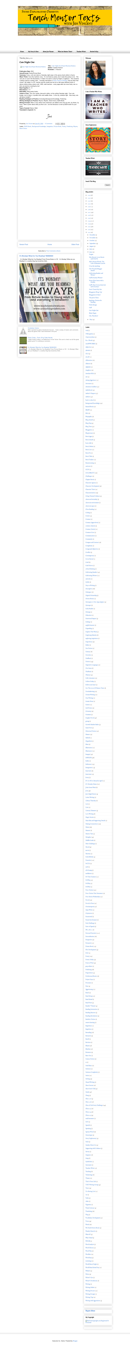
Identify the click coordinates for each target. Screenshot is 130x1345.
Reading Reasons (90, 1013)
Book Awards (89, 440)
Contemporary (90, 556)
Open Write (89, 910)
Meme (87, 827)
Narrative (88, 860)
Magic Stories (90, 817)
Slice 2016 (88, 1099)
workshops (89, 1261)
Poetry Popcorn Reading (60, 80)
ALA (87, 354)
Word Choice (23, 128)
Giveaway (88, 711)
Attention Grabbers (91, 387)
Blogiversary (89, 433)
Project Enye (89, 979)
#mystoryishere (90, 337)
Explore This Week (91, 632)
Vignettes (88, 1205)
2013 (89, 224)
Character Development (92, 486)
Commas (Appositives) (92, 522)
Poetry (64, 126)
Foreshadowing (90, 691)
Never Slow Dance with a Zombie (96, 281)
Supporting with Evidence (93, 1148)
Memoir (88, 830)
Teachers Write (90, 1168)
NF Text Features (91, 877)
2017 (89, 212)
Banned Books (90, 407)
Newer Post (24, 244)
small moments (90, 1118)
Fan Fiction (89, 648)
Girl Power (89, 708)
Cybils (87, 582)
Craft (87, 562)
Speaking (88, 1128)
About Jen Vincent (48, 51)
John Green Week (91, 787)
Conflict (88, 552)
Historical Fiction (91, 731)
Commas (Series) (90, 529)
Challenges (89, 476)
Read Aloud (89, 999)
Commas (88, 519)
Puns (87, 986)
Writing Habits (90, 1287)
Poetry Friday (90, 960)
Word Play (89, 1251)
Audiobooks (89, 390)
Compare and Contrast (92, 542)
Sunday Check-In (91, 1145)
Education (89, 615)
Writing (88, 1284)
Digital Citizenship (91, 595)
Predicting (70, 126)
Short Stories (89, 1085)
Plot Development (91, 950)
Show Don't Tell (90, 1089)
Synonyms (89, 1165)
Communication (90, 536)
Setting (88, 1079)
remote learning (90, 1022)
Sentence (88, 1069)
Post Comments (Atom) (53, 251)
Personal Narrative (91, 933)
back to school (90, 400)
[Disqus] (49, 157)
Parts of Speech (90, 926)
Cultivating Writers (91, 575)
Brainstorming (90, 463)
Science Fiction (90, 1059)
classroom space (90, 506)
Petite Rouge (93, 305)
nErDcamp (89, 870)
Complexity (89, 546)
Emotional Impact (91, 618)
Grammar (88, 715)
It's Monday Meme (91, 784)
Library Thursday (91, 801)
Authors (88, 397)
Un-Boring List (90, 1191)
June (90, 252)
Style (87, 1142)
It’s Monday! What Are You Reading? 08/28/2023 (36, 256)
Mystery (88, 854)
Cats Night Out (93, 310)
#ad (87, 330)
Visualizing (89, 1211)
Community (89, 539)
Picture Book (57, 126)
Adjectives (88, 347)
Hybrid (88, 738)
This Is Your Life (91, 1181)
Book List (89, 450)
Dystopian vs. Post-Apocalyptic (95, 602)
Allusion (88, 364)
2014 (89, 221)
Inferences (89, 764)
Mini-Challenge (90, 844)
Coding (88, 513)
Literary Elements (91, 811)
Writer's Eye (89, 1277)
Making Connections (92, 824)
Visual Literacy (90, 1208)
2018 (89, 210)
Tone (87, 1188)
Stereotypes (89, 1135)
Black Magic (92, 313)
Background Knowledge (39, 126)
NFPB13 (88, 880)
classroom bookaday (91, 499)
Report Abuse (90, 1311)
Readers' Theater (90, 1006)
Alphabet (88, 367)
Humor (88, 734)
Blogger (75, 1341)
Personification (90, 936)
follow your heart (91, 685)
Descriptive (89, 589)
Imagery (88, 754)
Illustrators (89, 751)
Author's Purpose (91, 393)
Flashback (88, 671)
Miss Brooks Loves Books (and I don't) (96, 258)
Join (87, 791)
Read (87, 993)
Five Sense (89, 668)
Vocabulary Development (93, 1218)
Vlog (87, 1215)
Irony (87, 777)
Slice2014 (88, 1112)
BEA (87, 413)
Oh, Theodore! (93, 316)
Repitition (89, 1029)
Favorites (88, 655)
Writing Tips (89, 1297)
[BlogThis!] (58, 124)
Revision (88, 1042)
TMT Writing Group (92, 1185)
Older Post (75, 244)
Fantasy (88, 652)
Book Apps (89, 436)
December (92, 235)
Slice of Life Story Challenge (94, 1105)
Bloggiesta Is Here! (95, 295)
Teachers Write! (81, 51)
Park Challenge (90, 923)
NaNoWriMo (90, 857)
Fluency (88, 675)
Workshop (89, 1258)
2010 (89, 232)
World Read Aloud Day (92, 1267)
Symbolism (89, 1162)
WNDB (88, 1241)
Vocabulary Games (33, 328)
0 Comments (48, 123)
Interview (88, 771)
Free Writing (89, 698)
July (90, 249)
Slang (87, 1095)
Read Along (89, 996)
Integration (50, 126)
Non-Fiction (89, 890)
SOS (87, 1122)
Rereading (89, 1032)
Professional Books (91, 976)
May (90, 319)
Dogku (91, 254)
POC (87, 953)
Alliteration (89, 360)
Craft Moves (89, 565)
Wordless (88, 1254)
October (92, 240)
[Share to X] (60, 124)
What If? (88, 1234)
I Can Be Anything (94, 266)
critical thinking (90, 569)
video (87, 1201)
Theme (88, 1178)
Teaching (88, 1171)
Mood (87, 847)
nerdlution (89, 873)
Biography (89, 416)
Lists (87, 807)
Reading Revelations (92, 1016)
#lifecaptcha (89, 334)
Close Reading (90, 509)
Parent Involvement (91, 920)
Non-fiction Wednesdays (93, 897)
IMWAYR (89, 758)
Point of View (90, 963)
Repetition (89, 1026)
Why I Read (89, 1238)
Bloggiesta (89, 430)
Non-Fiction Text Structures (94, 893)
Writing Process (90, 1291)
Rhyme (75, 126)
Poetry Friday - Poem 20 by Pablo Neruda (40, 337)
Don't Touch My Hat (95, 289)
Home (22, 51)
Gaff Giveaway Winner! (95, 278)
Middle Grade (90, 840)
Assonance (89, 383)
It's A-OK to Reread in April (94, 781)
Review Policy (94, 51)
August (91, 246)
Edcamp (88, 612)
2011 (89, 229)
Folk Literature (90, 678)
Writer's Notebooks (91, 1281)
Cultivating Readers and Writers (96, 274)
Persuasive (88, 943)
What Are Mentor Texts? (65, 51)
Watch (87, 1224)
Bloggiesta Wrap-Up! (95, 292)
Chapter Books (90, 479)
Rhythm (88, 1049)
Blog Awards (89, 420)
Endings (88, 622)
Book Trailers (90, 460)
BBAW (88, 410)
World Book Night (91, 1264)
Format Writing (90, 695)
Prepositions (89, 973)
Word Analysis (90, 1244)
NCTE (88, 864)
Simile (87, 1092)
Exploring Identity (91, 635)
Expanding (89, 628)
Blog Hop (89, 423)
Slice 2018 (88, 1102)
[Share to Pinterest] (64, 124)
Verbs (87, 1198)
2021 (89, 201)
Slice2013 (88, 1109)
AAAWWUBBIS (90, 344)
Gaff (90, 308)
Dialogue (88, 592)
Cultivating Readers (91, 572)
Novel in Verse (90, 903)
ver (86, 1195)
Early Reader (89, 609)
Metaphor (88, 837)
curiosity (88, 579)
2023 (89, 195)
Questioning (89, 989)
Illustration (89, 748)
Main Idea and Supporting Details (95, 821)
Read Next (89, 1003)
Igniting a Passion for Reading (95, 301)
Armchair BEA (90, 373)
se (86, 1062)
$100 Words (27, 126)
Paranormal (89, 917)
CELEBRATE (90, 473)
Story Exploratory (91, 1138)
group (87, 721)
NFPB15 (88, 883)
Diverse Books (90, 599)
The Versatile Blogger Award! (95, 269)
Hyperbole (89, 741)
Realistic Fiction (90, 1019)
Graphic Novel (90, 718)
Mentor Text (89, 834)
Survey (87, 1152)
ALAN (88, 357)
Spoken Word (90, 1132)
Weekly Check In (90, 1231)
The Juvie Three (94, 298)
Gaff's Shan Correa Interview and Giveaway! (97, 286)
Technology (89, 1175)
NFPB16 (88, 887)
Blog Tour (89, 426)
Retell (87, 1039)
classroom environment (92, 503)
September (92, 243)
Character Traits (90, 489)
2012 (89, 227)
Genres (88, 705)
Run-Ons (88, 1056)
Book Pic (88, 453)
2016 (89, 215)
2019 (89, 207)
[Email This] (56, 124)
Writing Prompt (90, 1294)
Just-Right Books (91, 794)
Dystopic (88, 605)
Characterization (90, 493)
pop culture (89, 966)
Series (87, 1075)
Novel (87, 900)
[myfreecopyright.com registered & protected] (98, 1322)
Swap (87, 1158)
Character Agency (91, 483)
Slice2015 (88, 1115)
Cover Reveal (89, 559)
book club (88, 443)
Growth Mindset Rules (92, 725)
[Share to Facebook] (62, 124)
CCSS (87, 469)
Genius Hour (89, 701)
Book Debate (89, 446)
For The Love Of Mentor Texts (95, 688)
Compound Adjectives (92, 549)
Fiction (88, 662)
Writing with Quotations (93, 1301)
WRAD (88, 1271)
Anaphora (88, 370)
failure (87, 645)
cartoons (88, 466)
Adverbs (88, 350)
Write (87, 1274)
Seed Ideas (89, 1066)
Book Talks (89, 456)
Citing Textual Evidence (93, 496)
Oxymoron (89, 913)
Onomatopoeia (90, 907)
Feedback (88, 658)
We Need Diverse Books (93, 1228)
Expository (89, 642)
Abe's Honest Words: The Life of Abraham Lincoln (97, 262)
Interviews (89, 774)
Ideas (87, 744)
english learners (90, 625)
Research (88, 1036)
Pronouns (88, 983)
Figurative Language (92, 665)
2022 (89, 198)
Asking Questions (91, 380)
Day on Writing (90, 585)
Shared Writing (90, 1082)
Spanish (88, 1125)
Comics (88, 516)
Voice (87, 1221)
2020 (89, 204)
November (92, 238)
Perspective (89, 940)
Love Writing (90, 814)
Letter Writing (90, 797)
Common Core (90, 532)
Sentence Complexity (92, 1072)
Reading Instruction (91, 1009)
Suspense (88, 1155)
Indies (87, 761)
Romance (88, 1052)
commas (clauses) (90, 526)
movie (87, 850)
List (87, 804)
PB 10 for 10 (89, 930)
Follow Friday (90, 681)
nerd (87, 867)
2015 (89, 218)
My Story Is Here (33, 51)
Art (86, 377)
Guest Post (89, 728)
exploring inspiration (92, 638)
